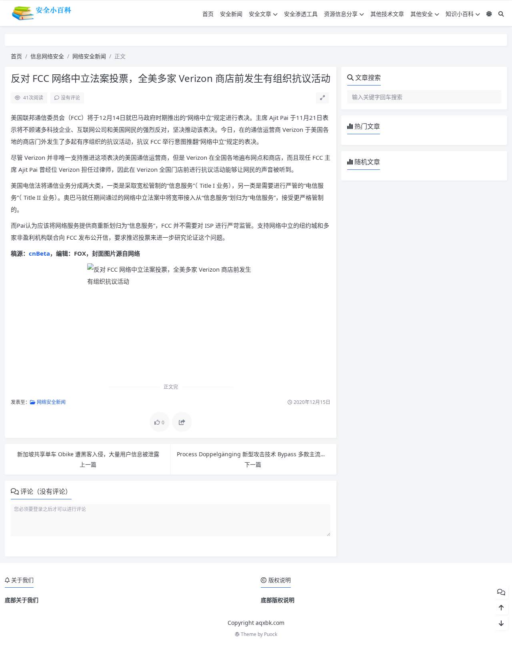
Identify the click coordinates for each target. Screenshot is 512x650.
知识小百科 (460, 14)
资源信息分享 (341, 14)
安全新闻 (231, 14)
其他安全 (421, 14)
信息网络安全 (47, 56)
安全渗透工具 (301, 14)
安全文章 (260, 14)
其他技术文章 (387, 14)
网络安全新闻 (89, 56)
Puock (270, 634)
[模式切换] (489, 14)
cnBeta (39, 253)
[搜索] (501, 14)
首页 (208, 14)
